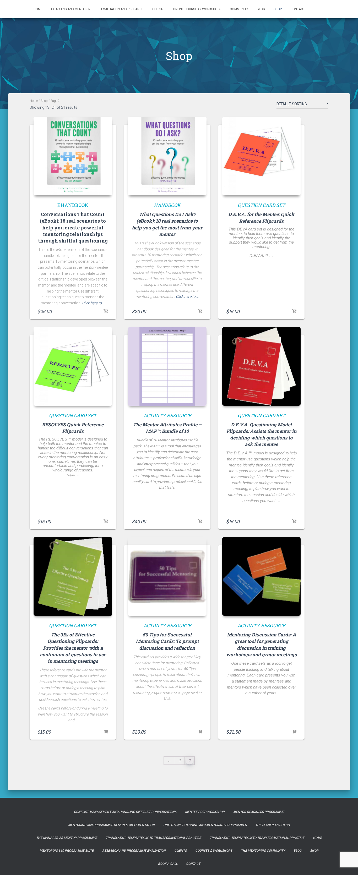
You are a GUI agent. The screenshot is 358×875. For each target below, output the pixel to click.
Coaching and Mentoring (72, 9)
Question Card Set (261, 205)
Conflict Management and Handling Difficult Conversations (125, 812)
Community (239, 9)
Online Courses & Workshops (197, 9)
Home (38, 9)
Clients (158, 9)
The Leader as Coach (272, 825)
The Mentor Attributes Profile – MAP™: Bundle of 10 (167, 427)
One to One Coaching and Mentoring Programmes (205, 825)
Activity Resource (167, 415)
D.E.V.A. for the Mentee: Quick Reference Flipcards (261, 217)
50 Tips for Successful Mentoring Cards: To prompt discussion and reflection (167, 641)
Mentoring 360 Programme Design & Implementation (111, 825)
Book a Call (167, 864)
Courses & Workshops (213, 850)
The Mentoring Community (263, 850)
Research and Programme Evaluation (134, 850)
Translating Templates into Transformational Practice (257, 838)
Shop (278, 9)
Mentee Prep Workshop (205, 812)
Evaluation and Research (122, 9)
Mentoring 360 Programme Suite (67, 850)
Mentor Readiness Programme (258, 812)
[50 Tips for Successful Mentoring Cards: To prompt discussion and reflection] (167, 576)
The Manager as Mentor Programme (66, 838)
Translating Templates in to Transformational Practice (153, 838)
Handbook (167, 205)
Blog (261, 9)
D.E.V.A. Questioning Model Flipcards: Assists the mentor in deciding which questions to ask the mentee (261, 434)
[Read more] (294, 311)
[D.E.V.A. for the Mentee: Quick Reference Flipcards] (261, 156)
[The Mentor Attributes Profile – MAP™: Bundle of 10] (167, 366)
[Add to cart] (105, 311)
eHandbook (72, 205)
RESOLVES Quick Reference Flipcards (73, 427)
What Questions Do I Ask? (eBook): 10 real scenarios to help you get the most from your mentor (167, 224)
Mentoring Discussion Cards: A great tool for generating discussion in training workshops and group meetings (261, 644)
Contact (297, 9)
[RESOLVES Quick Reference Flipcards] (73, 366)
